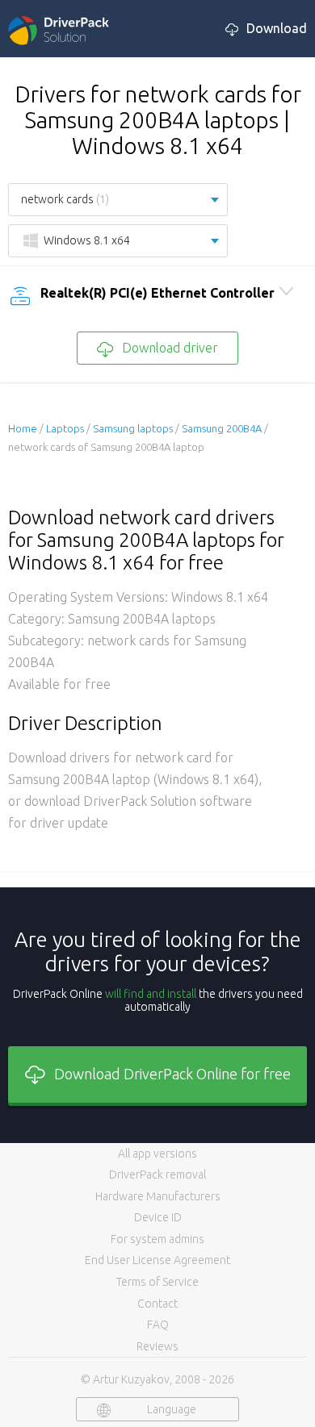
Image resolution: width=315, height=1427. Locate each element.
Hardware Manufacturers (157, 1196)
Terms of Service (157, 1281)
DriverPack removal (157, 1174)
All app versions (157, 1153)
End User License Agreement (157, 1260)
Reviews (157, 1346)
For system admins (157, 1239)
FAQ (158, 1324)
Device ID (158, 1217)
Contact (157, 1303)
